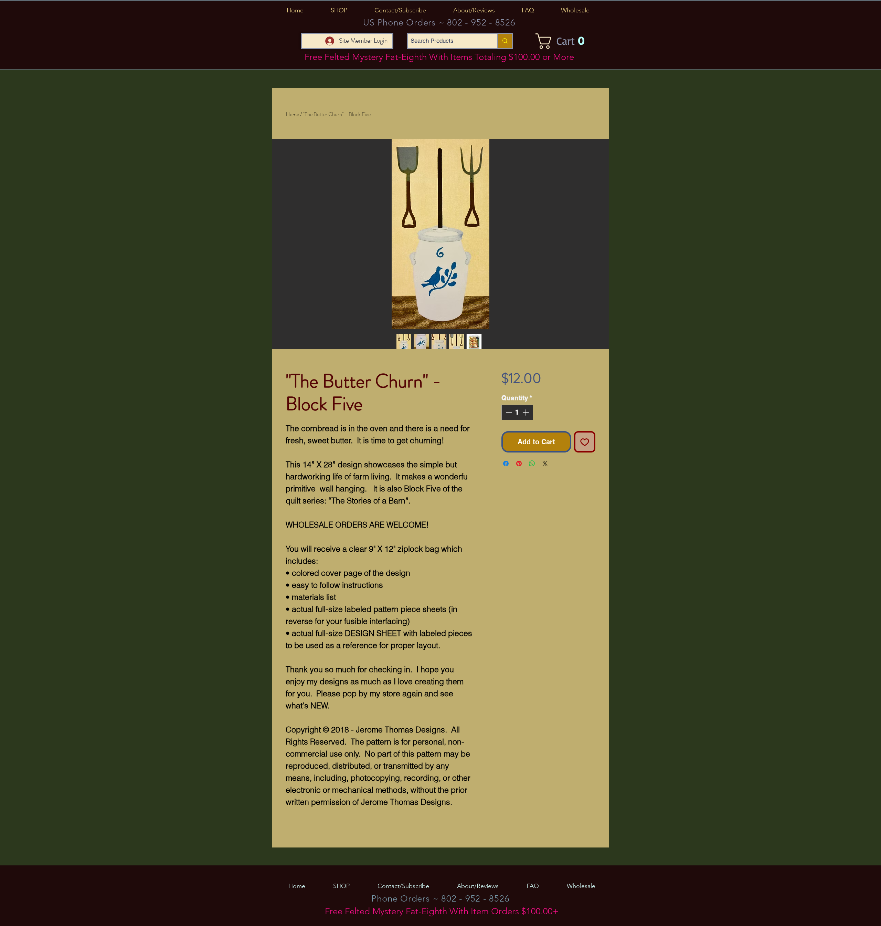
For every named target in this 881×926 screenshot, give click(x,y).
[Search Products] (504, 41)
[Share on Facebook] (506, 463)
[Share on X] (545, 463)
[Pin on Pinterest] (519, 463)
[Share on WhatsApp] (532, 463)
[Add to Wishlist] (584, 441)
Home (292, 114)
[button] (339, 10)
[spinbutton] (517, 412)
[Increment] (526, 412)
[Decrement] (508, 412)
